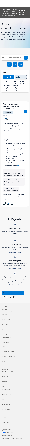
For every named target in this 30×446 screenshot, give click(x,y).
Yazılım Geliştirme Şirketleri (7, 371)
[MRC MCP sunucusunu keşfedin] (20, 64)
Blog (3, 386)
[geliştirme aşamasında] (7, 89)
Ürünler (3, 332)
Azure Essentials (5, 322)
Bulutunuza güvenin (6, 319)
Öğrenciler (4, 391)
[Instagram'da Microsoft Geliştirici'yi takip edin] (7, 297)
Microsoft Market (5, 374)
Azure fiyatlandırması (6, 334)
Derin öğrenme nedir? (6, 414)
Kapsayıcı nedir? (5, 422)
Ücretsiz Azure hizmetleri (7, 337)
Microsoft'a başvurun (6, 438)
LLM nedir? (4, 419)
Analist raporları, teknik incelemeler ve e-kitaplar (12, 397)
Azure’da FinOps (5, 342)
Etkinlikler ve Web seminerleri (8, 394)
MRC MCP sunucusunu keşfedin (22, 12)
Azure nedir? (4, 309)
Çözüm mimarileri (5, 358)
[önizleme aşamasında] (15, 89)
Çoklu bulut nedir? (6, 409)
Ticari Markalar (5, 440)
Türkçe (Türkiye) (7, 429)
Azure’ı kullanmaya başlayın (7, 311)
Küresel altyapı (5, 314)
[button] (9, 64)
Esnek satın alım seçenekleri (7, 339)
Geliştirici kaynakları (6, 389)
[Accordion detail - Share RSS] (8, 203)
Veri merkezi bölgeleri (6, 317)
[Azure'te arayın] (1, 2)
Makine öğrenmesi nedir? (7, 412)
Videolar (3, 399)
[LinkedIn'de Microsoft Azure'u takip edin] (10, 297)
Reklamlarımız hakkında (14, 440)
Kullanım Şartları (19, 438)
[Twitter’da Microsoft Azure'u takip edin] (4, 297)
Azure (3, 6)
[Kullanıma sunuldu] (22, 87)
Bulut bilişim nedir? (6, 407)
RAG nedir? (4, 425)
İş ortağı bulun (5, 376)
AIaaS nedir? (4, 417)
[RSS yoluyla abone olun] (15, 64)
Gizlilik (13, 438)
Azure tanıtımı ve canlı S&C (7, 364)
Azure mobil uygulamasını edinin (14, 293)
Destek (3, 361)
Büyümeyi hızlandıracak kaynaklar (9, 356)
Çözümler (4, 353)
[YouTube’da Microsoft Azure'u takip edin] (14, 297)
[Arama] (26, 58)
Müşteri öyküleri (5, 324)
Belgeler (3, 384)
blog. (18, 165)
